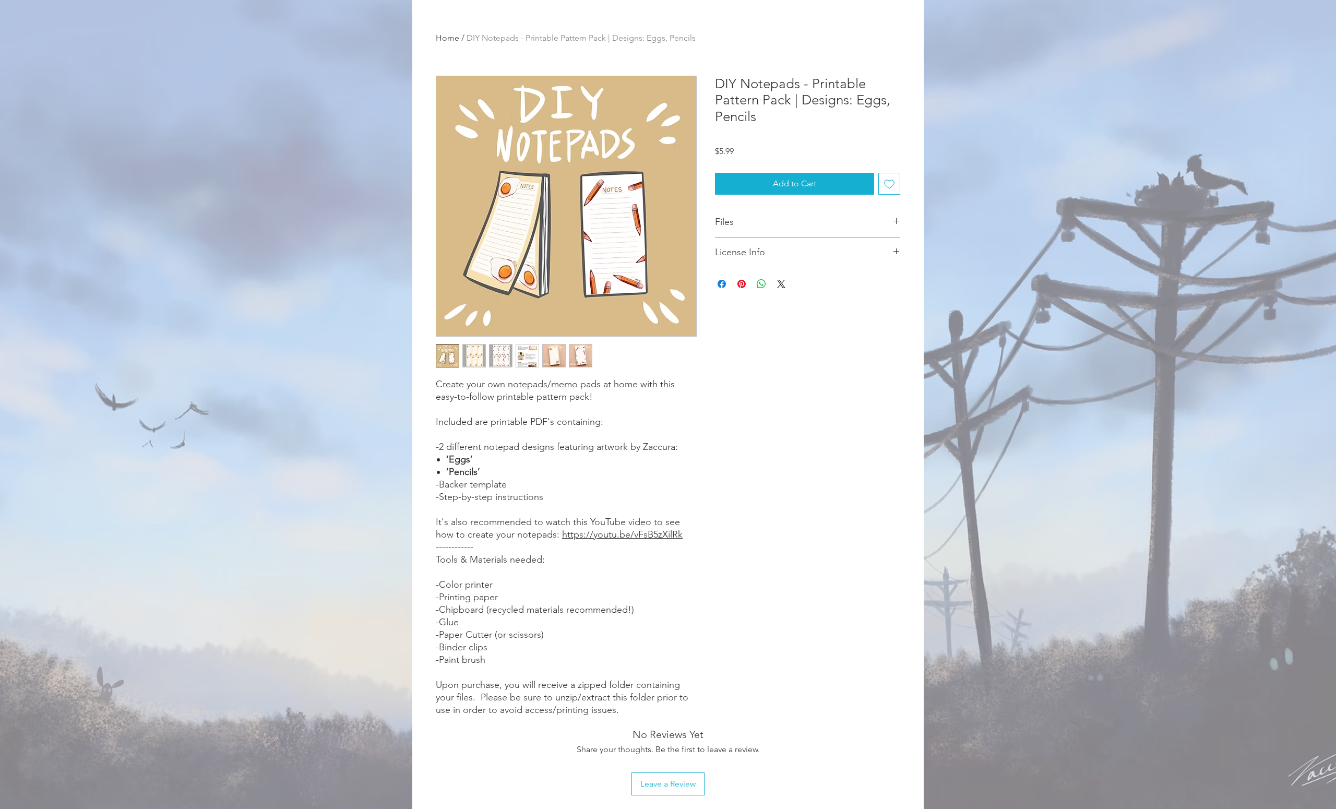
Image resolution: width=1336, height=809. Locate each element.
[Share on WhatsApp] (761, 284)
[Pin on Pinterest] (741, 284)
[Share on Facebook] (721, 284)
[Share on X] (781, 284)
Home (447, 38)
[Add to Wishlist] (889, 184)
